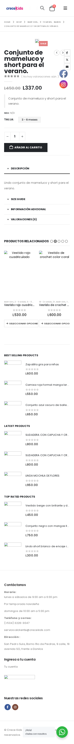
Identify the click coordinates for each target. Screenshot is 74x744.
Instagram (15, 707)
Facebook (67, 52)
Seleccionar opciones (23, 323)
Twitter (67, 59)
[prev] (57, 53)
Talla (8, 119)
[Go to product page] (19, 274)
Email (67, 66)
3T (54, 301)
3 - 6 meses (20, 301)
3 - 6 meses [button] (29, 120)
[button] (42, 8)
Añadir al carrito (28, 147)
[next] (63, 53)
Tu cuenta (11, 667)
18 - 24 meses (45, 301)
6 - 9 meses (32, 301)
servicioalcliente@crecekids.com (27, 630)
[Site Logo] (15, 8)
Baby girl (9, 301)
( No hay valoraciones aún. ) (40, 76)
